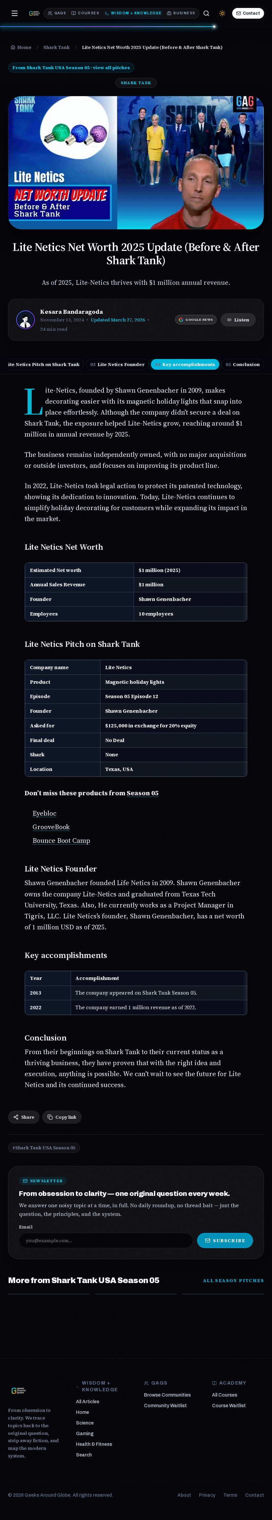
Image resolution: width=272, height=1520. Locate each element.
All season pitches (233, 1280)
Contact (251, 13)
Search (84, 1454)
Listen (241, 319)
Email (26, 1227)
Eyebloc (44, 813)
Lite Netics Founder (117, 364)
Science (85, 1423)
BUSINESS (184, 13)
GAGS (60, 13)
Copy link (65, 1117)
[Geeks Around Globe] (18, 1390)
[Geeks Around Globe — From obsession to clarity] (34, 13)
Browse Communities (167, 1395)
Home (82, 1412)
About (184, 1495)
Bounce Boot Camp (61, 840)
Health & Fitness (94, 1444)
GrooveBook (51, 827)
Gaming (85, 1433)
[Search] (206, 13)
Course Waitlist (229, 1405)
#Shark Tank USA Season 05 (44, 1147)
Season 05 (142, 793)
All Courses (224, 1395)
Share (27, 1117)
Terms (230, 1495)
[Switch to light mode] (222, 13)
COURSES (88, 13)
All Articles (87, 1401)
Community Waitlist (165, 1405)
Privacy (207, 1495)
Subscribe (229, 1240)
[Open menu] (14, 13)
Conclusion (243, 364)
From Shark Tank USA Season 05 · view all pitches (71, 67)
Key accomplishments (185, 364)
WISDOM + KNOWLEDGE (136, 13)
